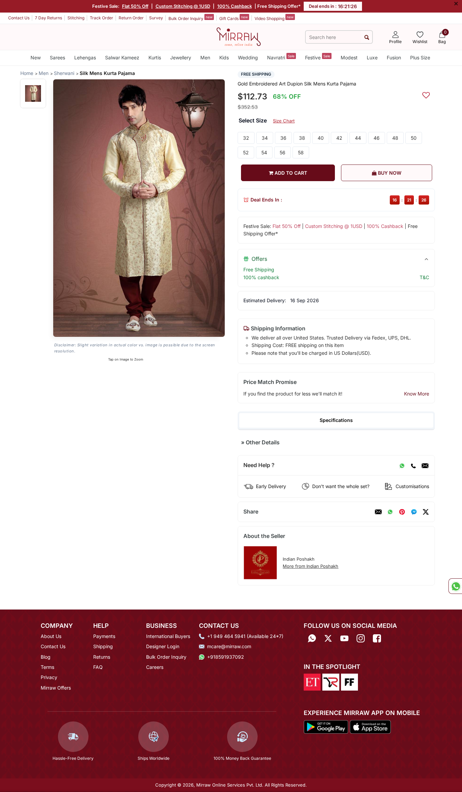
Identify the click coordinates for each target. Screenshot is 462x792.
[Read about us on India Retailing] (330, 681)
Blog (46, 657)
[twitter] (425, 511)
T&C (424, 277)
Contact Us (18, 17)
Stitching (75, 17)
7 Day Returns (48, 17)
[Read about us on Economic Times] (312, 681)
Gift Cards (233, 18)
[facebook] (413, 511)
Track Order (101, 17)
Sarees (57, 57)
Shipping (103, 646)
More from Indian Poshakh (310, 566)
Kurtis (154, 57)
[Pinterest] (402, 511)
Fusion (394, 57)
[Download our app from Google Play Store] (326, 726)
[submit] (366, 37)
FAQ (98, 667)
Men (205, 57)
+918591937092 (225, 657)
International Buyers (168, 636)
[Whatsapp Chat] (455, 586)
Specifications (336, 420)
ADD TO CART (290, 173)
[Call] (413, 465)
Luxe (372, 57)
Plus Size (420, 57)
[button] (33, 93)
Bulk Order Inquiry (190, 18)
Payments (104, 636)
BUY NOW (389, 173)
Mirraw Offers (56, 688)
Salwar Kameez (122, 57)
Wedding (248, 57)
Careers (154, 667)
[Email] (425, 465)
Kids (224, 57)
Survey (156, 17)
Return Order (131, 17)
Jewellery (180, 57)
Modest (349, 57)
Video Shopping (274, 18)
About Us (51, 636)
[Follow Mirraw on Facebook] (376, 638)
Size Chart (284, 120)
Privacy (49, 677)
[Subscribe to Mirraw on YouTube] (344, 638)
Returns (101, 657)
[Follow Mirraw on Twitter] (328, 638)
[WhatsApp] (402, 465)
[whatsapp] (390, 511)
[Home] (239, 36)
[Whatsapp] (311, 638)
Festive (317, 57)
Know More (416, 394)
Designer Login (162, 646)
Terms (47, 667)
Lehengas (85, 57)
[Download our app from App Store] (370, 726)
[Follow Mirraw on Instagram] (360, 638)
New (36, 57)
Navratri (281, 57)
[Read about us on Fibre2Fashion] (349, 681)
